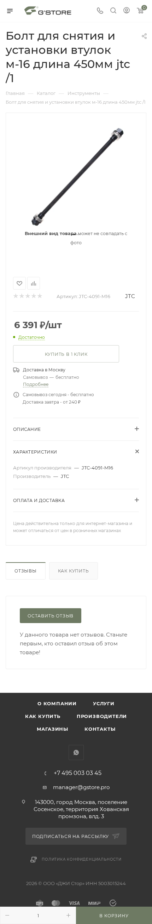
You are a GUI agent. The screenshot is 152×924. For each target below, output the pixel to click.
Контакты (99, 729)
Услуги (104, 703)
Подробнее (35, 384)
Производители (102, 716)
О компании (57, 703)
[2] (21, 296)
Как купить (73, 571)
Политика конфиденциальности (82, 859)
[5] (39, 296)
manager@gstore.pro (81, 787)
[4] (33, 296)
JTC (130, 296)
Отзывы (25, 571)
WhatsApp (76, 752)
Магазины (52, 729)
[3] (27, 296)
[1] (15, 296)
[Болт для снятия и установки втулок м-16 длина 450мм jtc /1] (76, 175)
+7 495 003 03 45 (77, 773)
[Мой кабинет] (126, 11)
